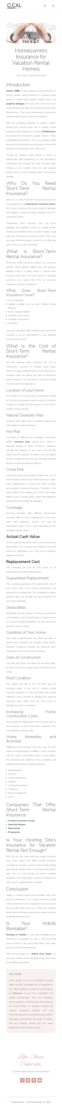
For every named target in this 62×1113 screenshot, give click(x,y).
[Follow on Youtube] (39, 1080)
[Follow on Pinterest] (34, 1080)
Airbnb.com (17, 993)
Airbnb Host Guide (37, 75)
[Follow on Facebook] (22, 1080)
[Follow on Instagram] (28, 1080)
